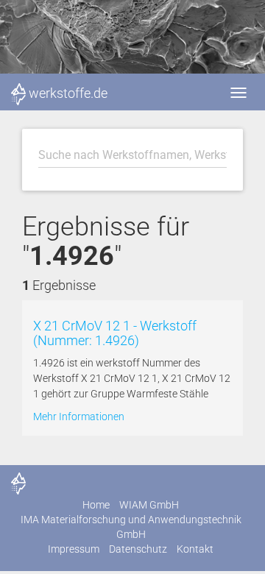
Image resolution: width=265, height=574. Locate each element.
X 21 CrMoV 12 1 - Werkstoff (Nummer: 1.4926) (115, 333)
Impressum (73, 549)
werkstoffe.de (68, 93)
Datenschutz (138, 549)
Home (96, 505)
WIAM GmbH (149, 505)
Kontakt (195, 549)
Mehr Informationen (78, 416)
